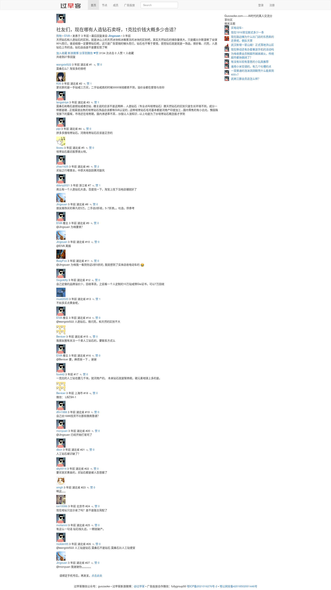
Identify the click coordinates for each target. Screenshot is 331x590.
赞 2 (96, 166)
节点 (104, 5)
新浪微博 (73, 53)
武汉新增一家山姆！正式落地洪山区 (252, 45)
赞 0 (99, 64)
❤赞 (95, 53)
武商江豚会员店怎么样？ (246, 79)
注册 (272, 5)
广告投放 (129, 5)
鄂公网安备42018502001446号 (238, 586)
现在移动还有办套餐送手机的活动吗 (252, 49)
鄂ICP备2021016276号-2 (202, 586)
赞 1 (89, 83)
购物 (59, 36)
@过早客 (139, 586)
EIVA (67, 36)
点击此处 (97, 575)
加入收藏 (61, 53)
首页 (93, 5)
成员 (115, 5)
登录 (261, 5)
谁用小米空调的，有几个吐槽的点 (251, 66)
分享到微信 (86, 53)
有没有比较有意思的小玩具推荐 (250, 61)
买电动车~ (237, 28)
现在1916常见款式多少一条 (247, 32)
